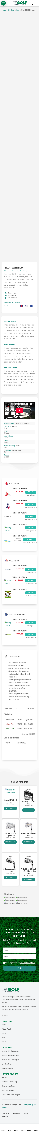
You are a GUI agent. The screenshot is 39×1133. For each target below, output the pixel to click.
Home (4, 10)
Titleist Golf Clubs (9, 302)
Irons (22, 1130)
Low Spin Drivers (7, 1064)
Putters (36, 1130)
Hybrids (16, 1130)
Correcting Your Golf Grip (9, 1082)
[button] (3, 3)
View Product (10, 808)
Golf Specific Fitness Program (11, 1095)
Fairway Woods (6, 1029)
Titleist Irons (18, 302)
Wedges (29, 1130)
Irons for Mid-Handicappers (10, 1055)
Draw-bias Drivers (7, 1068)
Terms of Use (5, 1113)
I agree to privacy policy (20, 963)
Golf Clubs (11, 10)
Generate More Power (8, 1086)
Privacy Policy (16, 1113)
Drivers (3, 1130)
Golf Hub (4, 1077)
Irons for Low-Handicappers (10, 1059)
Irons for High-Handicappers (10, 1051)
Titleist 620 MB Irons (19, 489)
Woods (9, 1130)
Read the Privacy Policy (27, 963)
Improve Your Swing (8, 1090)
